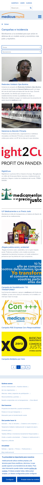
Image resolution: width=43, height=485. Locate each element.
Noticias (4, 449)
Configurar (10, 479)
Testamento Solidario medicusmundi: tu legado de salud (19, 427)
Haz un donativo (14, 424)
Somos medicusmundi (8, 387)
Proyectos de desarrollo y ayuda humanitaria (16, 408)
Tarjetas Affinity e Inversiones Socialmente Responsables (20, 434)
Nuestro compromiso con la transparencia (15, 400)
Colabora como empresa (29, 424)
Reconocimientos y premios (10, 397)
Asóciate (4, 424)
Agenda (10, 449)
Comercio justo (6, 430)
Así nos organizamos (8, 390)
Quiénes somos (7, 383)
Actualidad (5, 446)
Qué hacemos (6, 405)
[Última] (28, 367)
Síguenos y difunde (8, 440)
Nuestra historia (22, 387)
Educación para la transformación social (14, 415)
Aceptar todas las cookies (30, 479)
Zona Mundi (34, 400)
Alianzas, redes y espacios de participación (15, 393)
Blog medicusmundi (8, 452)
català (22, 3)
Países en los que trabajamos (11, 412)
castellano (14, 3)
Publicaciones (26, 449)
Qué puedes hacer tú (9, 420)
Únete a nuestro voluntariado (11, 437)
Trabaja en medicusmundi (30, 437)
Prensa (17, 449)
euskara (29, 3)
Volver (6, 24)
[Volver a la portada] (13, 15)
